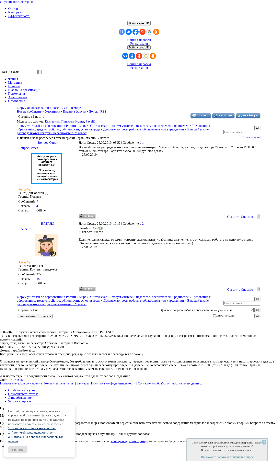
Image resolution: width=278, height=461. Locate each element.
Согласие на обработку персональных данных (170, 383)
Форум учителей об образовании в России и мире (51, 125)
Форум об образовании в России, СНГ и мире (49, 108)
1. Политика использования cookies (32, 428)
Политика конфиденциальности (113, 383)
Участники (52, 111)
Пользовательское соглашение (21, 383)
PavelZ (90, 121)
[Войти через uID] (122, 32)
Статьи (13, 8)
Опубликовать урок (21, 390)
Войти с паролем (139, 40)
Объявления (16, 101)
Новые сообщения (29, 111)
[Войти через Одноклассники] (156, 32)
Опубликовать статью (23, 394)
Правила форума (74, 111)
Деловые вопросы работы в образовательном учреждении (143, 129)
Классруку (15, 12)
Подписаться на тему (251, 137)
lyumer (79, 121)
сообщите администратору (129, 441)
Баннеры (83, 383)
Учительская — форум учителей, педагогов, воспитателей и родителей (139, 125)
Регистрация (139, 43)
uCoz (19, 379)
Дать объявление (20, 397)
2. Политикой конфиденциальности (31, 432)
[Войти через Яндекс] (142, 32)
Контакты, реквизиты (59, 383)
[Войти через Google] (149, 32)
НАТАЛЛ (47, 223)
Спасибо (247, 216)
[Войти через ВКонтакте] (129, 32)
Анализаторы (17, 97)
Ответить (233, 216)
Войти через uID (139, 23)
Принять (17, 449)
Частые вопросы (19, 401)
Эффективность (19, 16)
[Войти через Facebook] (135, 32)
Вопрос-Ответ (48, 142)
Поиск (93, 111)
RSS (103, 111)
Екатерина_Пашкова (59, 121)
